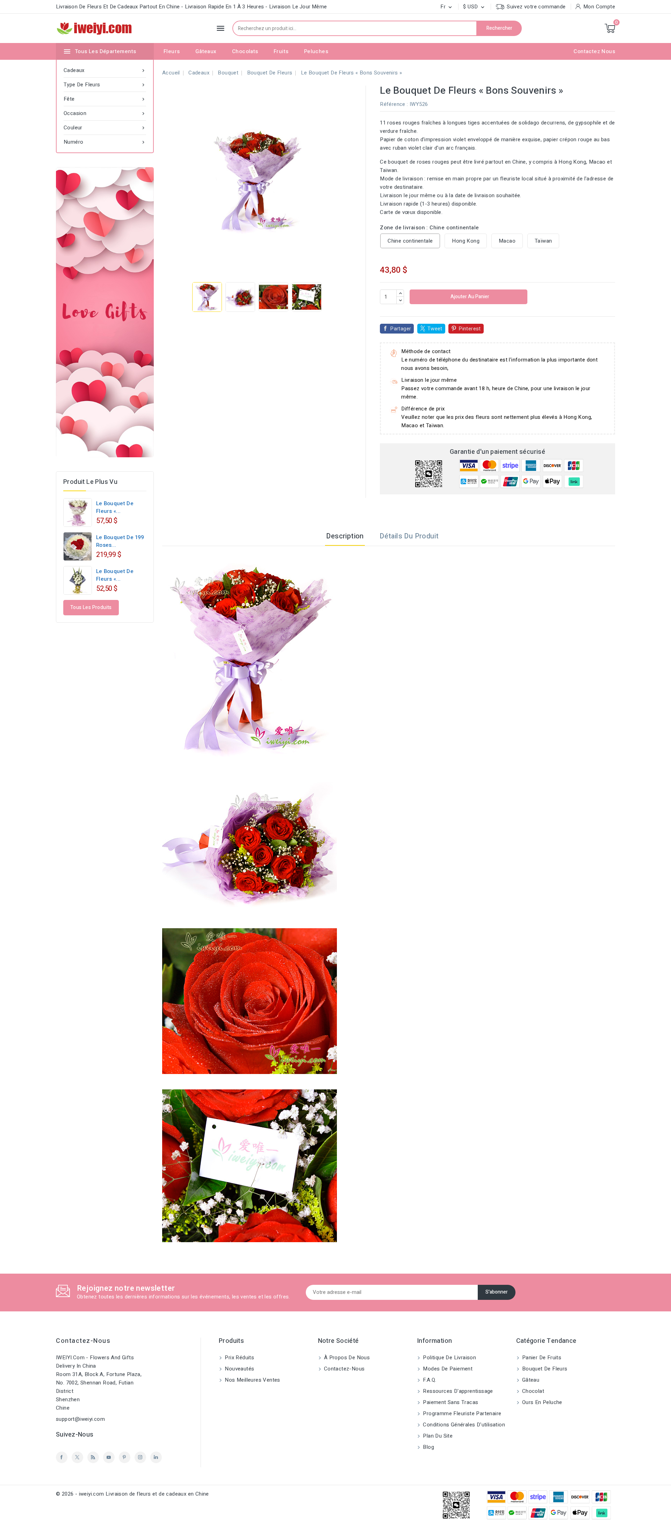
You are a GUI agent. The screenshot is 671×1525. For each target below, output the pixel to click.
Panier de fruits (541, 1357)
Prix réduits (238, 1357)
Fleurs (172, 51)
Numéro (105, 142)
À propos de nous (346, 1357)
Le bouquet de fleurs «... (115, 507)
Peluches (316, 51)
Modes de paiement (446, 1369)
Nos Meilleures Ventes (251, 1380)
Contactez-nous (83, 1341)
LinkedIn (156, 1457)
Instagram (140, 1457)
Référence (392, 104)
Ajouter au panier (469, 296)
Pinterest (470, 328)
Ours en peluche (541, 1402)
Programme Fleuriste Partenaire (461, 1413)
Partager (400, 328)
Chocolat (532, 1391)
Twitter (77, 1457)
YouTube (109, 1457)
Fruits (281, 51)
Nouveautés (238, 1369)
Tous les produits (91, 607)
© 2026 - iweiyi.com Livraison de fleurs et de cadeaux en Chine (132, 1494)
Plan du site (437, 1436)
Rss (93, 1457)
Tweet (434, 328)
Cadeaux (105, 70)
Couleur (105, 127)
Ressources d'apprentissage (457, 1391)
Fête (105, 99)
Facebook (61, 1457)
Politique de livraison (448, 1357)
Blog (427, 1447)
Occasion (105, 113)
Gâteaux (206, 51)
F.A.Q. (428, 1380)
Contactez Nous (594, 51)
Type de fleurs (105, 84)
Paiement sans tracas (449, 1402)
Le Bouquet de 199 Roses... (120, 541)
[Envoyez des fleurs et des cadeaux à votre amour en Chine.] (105, 312)
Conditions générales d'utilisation (463, 1425)
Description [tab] (344, 536)
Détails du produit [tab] (409, 536)
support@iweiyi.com (80, 1419)
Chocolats (245, 51)
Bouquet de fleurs (544, 1369)
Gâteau (530, 1380)
